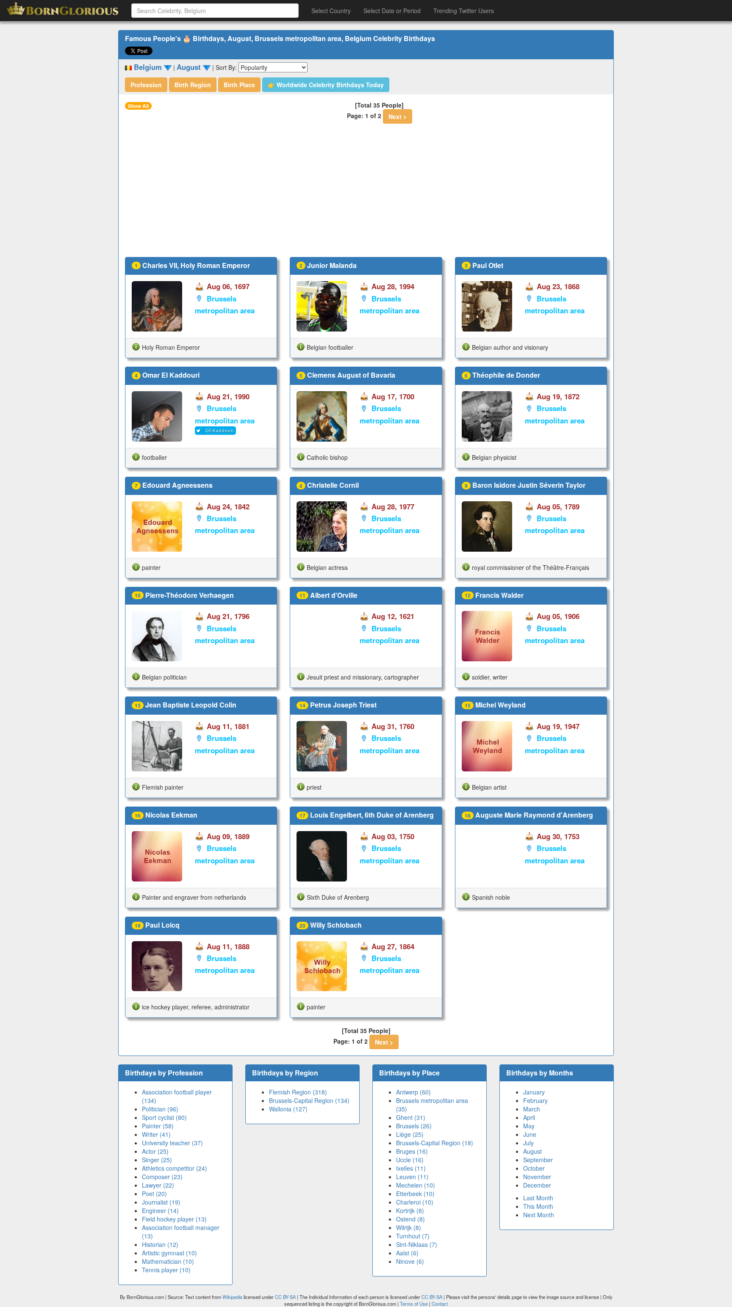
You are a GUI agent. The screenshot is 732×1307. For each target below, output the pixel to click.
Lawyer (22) (158, 1185)
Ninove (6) (410, 1261)
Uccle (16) (410, 1159)
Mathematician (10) (168, 1261)
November (537, 1176)
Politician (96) (160, 1109)
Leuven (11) (412, 1176)
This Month (538, 1206)
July (528, 1142)
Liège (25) (410, 1134)
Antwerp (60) (413, 1092)
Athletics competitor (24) (174, 1168)
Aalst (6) (407, 1253)
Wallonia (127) (288, 1109)
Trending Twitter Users (463, 10)
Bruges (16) (412, 1151)
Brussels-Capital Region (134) (309, 1100)
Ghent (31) (410, 1117)
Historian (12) (160, 1244)
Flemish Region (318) (298, 1092)
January (534, 1092)
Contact (440, 1303)
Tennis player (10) (166, 1270)
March (531, 1109)
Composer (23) (162, 1176)
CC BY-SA (285, 1296)
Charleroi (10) (414, 1202)
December (537, 1185)
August (532, 1151)
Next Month (538, 1214)
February (535, 1100)
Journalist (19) (161, 1202)
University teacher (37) (172, 1142)
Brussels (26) (414, 1126)
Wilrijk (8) (408, 1227)
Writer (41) (156, 1134)
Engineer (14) (160, 1210)
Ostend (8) (410, 1219)
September (538, 1159)
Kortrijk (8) (410, 1210)
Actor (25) (155, 1151)
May (529, 1126)
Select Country (331, 10)
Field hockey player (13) (174, 1219)
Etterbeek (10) (415, 1193)
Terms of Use (414, 1303)
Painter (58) (158, 1126)
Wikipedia (232, 1296)
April (529, 1117)
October (534, 1168)
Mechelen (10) (415, 1185)
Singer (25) (157, 1159)
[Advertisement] (366, 193)
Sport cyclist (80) (164, 1117)
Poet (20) (154, 1193)
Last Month (538, 1198)
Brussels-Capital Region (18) (434, 1142)
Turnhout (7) (413, 1236)
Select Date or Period (392, 10)
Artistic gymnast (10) (169, 1253)
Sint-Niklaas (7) (416, 1244)
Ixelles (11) (411, 1168)
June (529, 1134)
